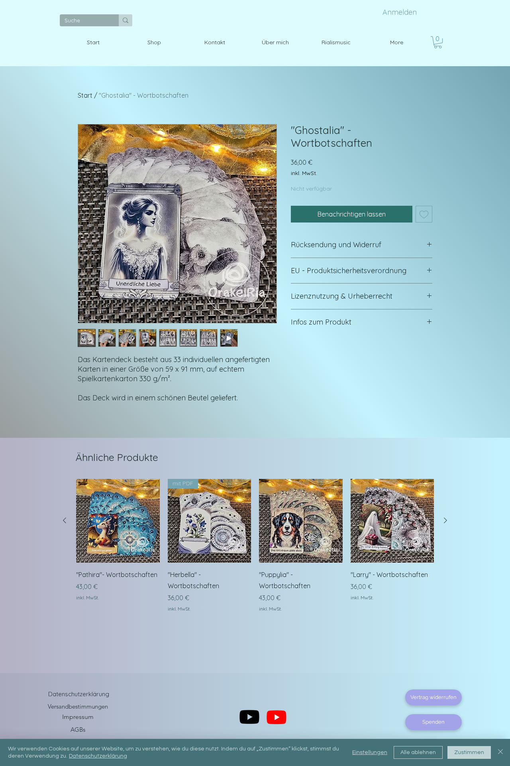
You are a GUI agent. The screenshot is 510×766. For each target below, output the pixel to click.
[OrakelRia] (249, 717)
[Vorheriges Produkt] (64, 520)
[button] (438, 42)
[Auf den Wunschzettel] (424, 214)
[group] (255, 545)
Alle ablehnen (418, 752)
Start (85, 95)
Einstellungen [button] (369, 752)
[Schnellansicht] (118, 521)
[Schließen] (500, 752)
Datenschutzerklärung (98, 756)
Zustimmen (469, 752)
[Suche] (125, 20)
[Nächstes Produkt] (445, 520)
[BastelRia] (276, 717)
